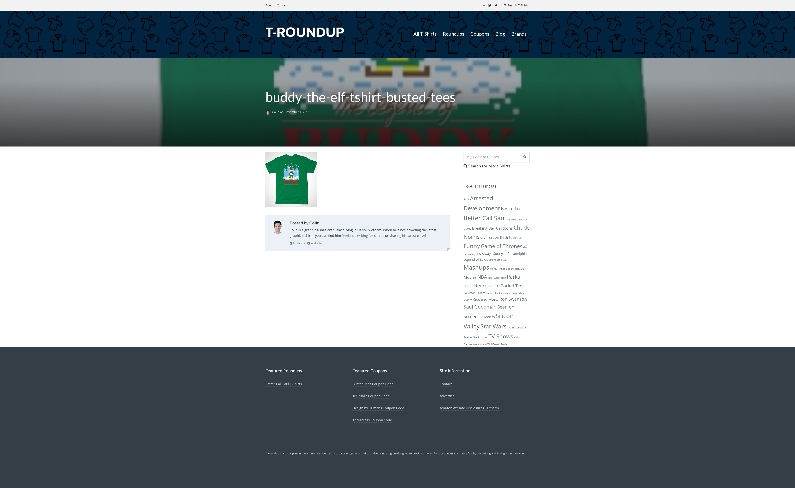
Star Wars (493, 326)
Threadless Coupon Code (372, 420)
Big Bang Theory (515, 219)
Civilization (489, 237)
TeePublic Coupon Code (371, 396)
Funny (472, 246)
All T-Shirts (425, 34)
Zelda (504, 344)
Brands (518, 34)
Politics (480, 293)
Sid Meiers (487, 317)
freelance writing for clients (363, 235)
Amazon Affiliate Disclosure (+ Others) (469, 408)
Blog (500, 34)
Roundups (453, 34)
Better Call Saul (485, 218)
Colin (276, 112)
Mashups (476, 267)
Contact (282, 5)
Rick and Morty (486, 299)
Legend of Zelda (476, 259)
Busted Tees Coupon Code (373, 384)
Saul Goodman (480, 306)
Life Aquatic (495, 259)
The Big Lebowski (516, 327)
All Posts (298, 243)
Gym (525, 247)
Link (504, 259)
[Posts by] (268, 112)
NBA (482, 277)
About (269, 5)
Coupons (479, 34)
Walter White (480, 344)
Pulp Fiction (518, 293)
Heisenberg (470, 254)
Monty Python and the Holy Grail (508, 268)
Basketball (512, 209)
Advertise (447, 396)
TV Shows (500, 336)
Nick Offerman (497, 278)
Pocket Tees (512, 286)
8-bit (466, 199)
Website (316, 243)
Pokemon (470, 293)
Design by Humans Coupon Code (378, 408)
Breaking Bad (483, 228)
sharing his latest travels (408, 235)
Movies (470, 277)
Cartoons (504, 228)
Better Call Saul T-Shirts (283, 384)
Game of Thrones (501, 246)
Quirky (468, 300)
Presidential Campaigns (498, 293)
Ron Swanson (513, 299)
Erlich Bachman (511, 237)
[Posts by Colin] (277, 228)
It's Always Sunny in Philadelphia (501, 253)
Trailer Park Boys (476, 337)
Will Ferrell (493, 344)
